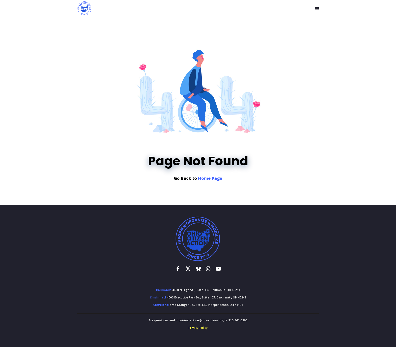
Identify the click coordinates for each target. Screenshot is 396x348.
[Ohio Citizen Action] (84, 8)
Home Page (210, 178)
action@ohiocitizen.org (207, 320)
